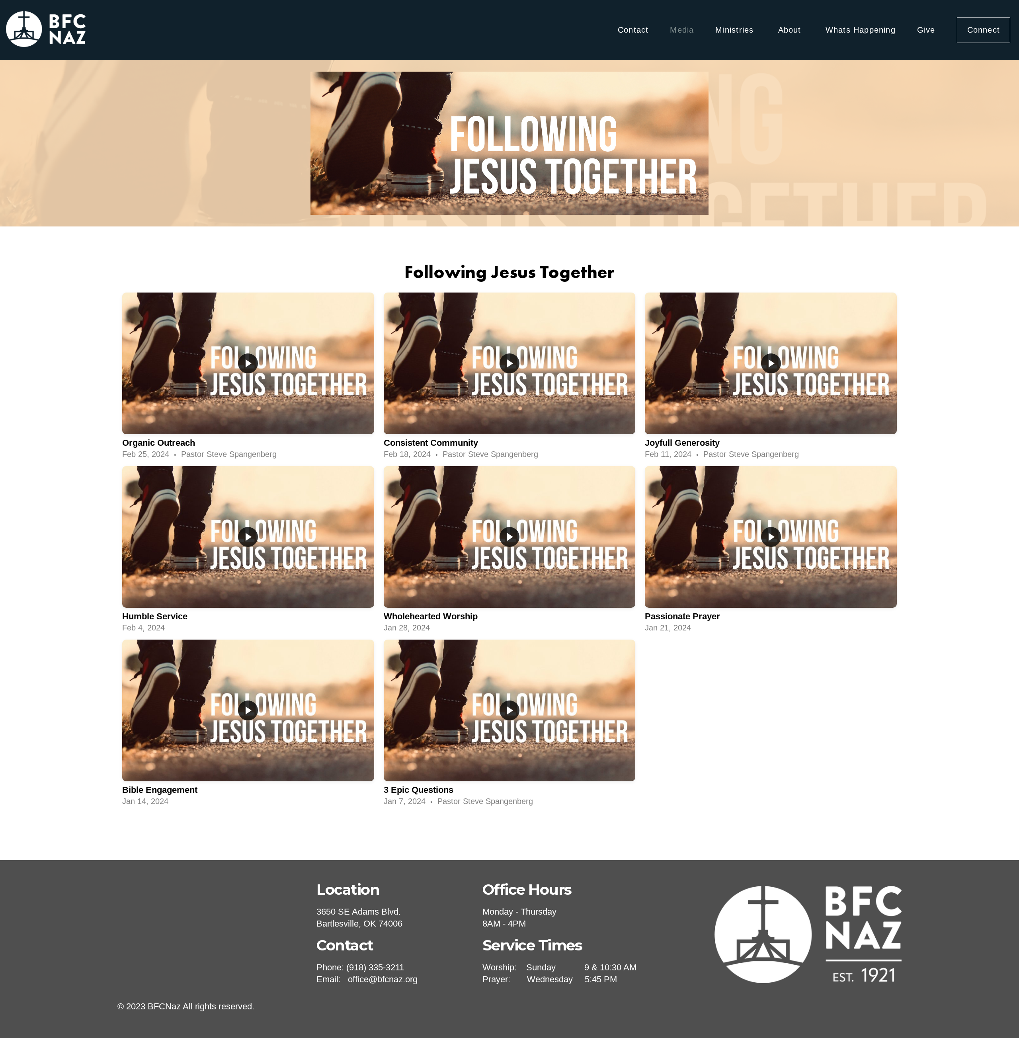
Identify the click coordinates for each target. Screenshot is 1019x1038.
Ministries (735, 29)
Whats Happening (861, 29)
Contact (633, 29)
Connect (983, 29)
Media (682, 29)
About (791, 29)
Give (926, 29)
